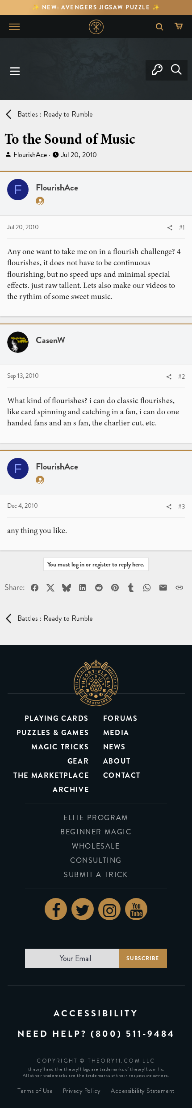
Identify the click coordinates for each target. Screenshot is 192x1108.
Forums (120, 718)
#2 (181, 376)
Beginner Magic (95, 832)
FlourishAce (30, 155)
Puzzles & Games (53, 733)
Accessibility (96, 1013)
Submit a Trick (96, 874)
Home (96, 27)
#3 (181, 506)
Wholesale (96, 846)
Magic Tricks (60, 747)
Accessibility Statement (143, 1091)
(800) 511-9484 (133, 1033)
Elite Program (96, 818)
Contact (122, 775)
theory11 (96, 683)
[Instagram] (109, 909)
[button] (15, 70)
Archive (71, 789)
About (117, 761)
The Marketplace (51, 775)
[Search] (176, 70)
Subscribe (142, 958)
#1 (182, 227)
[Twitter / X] (82, 909)
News (114, 747)
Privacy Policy (82, 1091)
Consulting (96, 860)
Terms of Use (35, 1091)
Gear (78, 761)
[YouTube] (136, 909)
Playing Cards (57, 718)
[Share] (169, 228)
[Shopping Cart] (180, 26)
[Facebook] (56, 909)
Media (116, 733)
